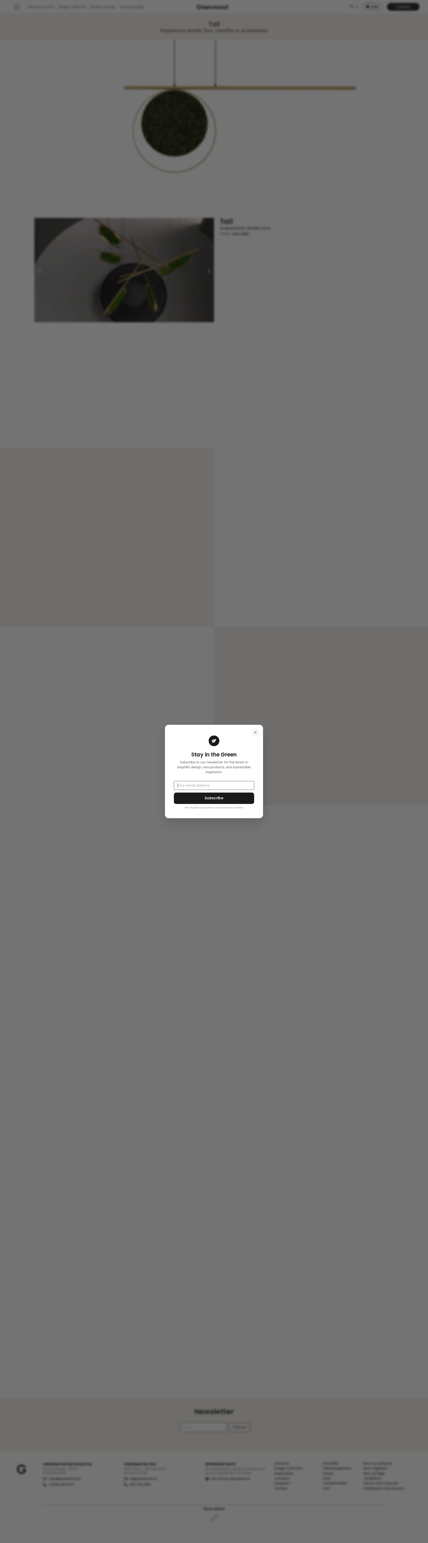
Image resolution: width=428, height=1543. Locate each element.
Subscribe (214, 798)
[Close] (255, 732)
